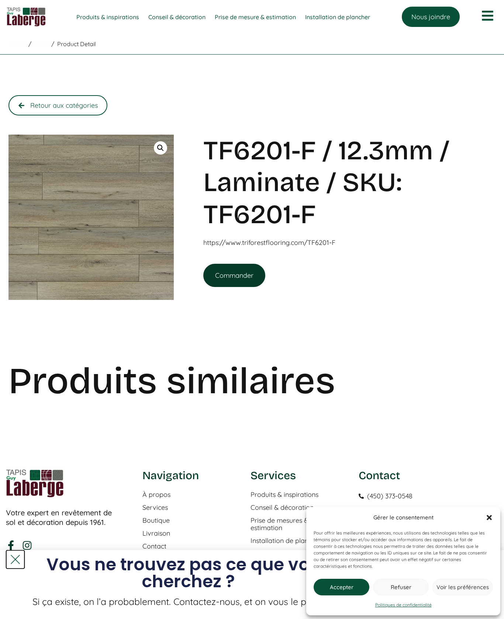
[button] (489, 517)
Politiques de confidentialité (403, 605)
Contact (154, 546)
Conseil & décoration (282, 507)
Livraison (156, 533)
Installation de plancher (286, 540)
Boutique (156, 520)
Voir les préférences (462, 587)
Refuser (401, 587)
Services (155, 507)
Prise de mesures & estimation (279, 524)
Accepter (341, 587)
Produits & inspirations (284, 494)
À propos (156, 494)
